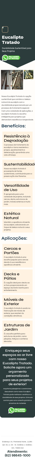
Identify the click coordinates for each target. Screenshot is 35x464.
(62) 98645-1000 (17, 455)
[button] (3, 80)
